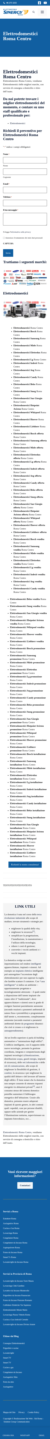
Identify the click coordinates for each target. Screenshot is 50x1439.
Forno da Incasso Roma (12, 1252)
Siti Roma (38, 1418)
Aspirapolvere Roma (11, 1247)
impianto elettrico (24, 970)
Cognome (7, 177)
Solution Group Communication (17, 1422)
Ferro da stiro (8, 1382)
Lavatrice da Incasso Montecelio (16, 1290)
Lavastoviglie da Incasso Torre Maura (18, 1281)
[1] (33, 931)
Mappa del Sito (9, 1412)
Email (6, 184)
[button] (33, 12)
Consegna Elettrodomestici (14, 1343)
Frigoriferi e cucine (10, 1348)
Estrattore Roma (9, 1218)
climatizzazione (31, 1055)
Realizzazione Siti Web (23, 1418)
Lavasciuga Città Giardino (13, 1286)
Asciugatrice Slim (10, 1377)
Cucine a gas (8, 1367)
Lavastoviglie (8, 1353)
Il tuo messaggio (10, 210)
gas (25, 1059)
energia (33, 1059)
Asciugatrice (8, 1387)
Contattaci (25, 1185)
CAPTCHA (8, 243)
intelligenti (36, 963)
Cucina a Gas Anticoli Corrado (15, 1319)
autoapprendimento (13, 1030)
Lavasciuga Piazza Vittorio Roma (16, 1315)
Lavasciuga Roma (10, 1233)
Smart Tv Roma (9, 1257)
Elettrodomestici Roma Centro (17, 1132)
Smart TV (7, 1358)
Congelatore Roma (10, 1238)
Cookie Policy (33, 1412)
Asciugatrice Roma (11, 1223)
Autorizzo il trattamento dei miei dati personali (24, 238)
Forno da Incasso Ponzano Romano (17, 1300)
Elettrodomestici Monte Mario (15, 1310)
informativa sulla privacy (21, 232)
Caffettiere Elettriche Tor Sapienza (17, 1305)
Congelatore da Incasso (12, 1372)
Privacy (21, 1412)
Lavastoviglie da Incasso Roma (15, 1262)
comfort (8, 1073)
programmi (29, 1023)
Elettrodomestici (17, 123)
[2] (34, 1086)
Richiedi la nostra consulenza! (25, 864)
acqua (19, 1059)
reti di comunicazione (14, 1066)
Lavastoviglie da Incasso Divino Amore (19, 1324)
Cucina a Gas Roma (11, 1228)
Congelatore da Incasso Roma (15, 1243)
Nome (5, 166)
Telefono (7, 197)
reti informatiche (30, 1062)
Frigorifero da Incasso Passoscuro (16, 1295)
